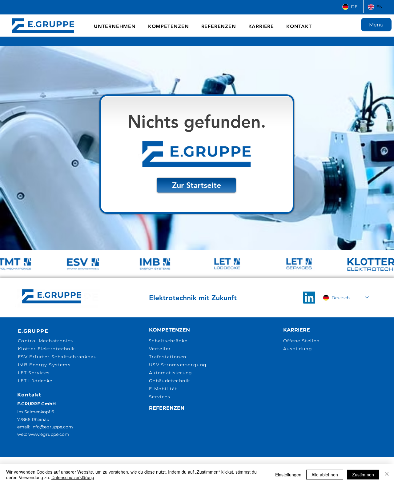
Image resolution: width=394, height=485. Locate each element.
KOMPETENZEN (169, 330)
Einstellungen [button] (288, 474)
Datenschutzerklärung (72, 477)
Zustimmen (363, 474)
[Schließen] (386, 474)
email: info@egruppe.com (45, 427)
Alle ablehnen (325, 474)
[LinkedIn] (309, 298)
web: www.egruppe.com (43, 434)
